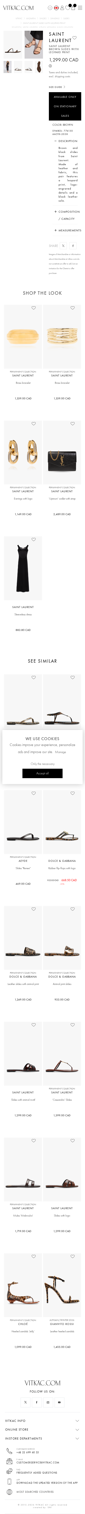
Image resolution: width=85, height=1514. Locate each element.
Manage (60, 752)
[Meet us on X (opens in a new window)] (25, 1402)
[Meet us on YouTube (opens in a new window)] (59, 1402)
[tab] (65, 141)
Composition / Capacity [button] (68, 215)
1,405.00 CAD (62, 1347)
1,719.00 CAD (23, 1231)
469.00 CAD (23, 884)
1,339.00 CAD (23, 398)
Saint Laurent (60, 37)
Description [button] (68, 141)
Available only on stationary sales (65, 106)
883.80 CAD (23, 630)
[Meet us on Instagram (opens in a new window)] (48, 1402)
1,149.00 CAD (23, 514)
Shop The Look (42, 293)
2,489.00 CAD (62, 514)
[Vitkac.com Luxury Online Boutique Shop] (18, 7)
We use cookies (43, 738)
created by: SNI (42, 1507)
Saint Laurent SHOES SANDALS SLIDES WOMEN (48, 27)
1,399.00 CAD (62, 1115)
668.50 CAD (62, 881)
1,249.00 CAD (23, 999)
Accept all (42, 773)
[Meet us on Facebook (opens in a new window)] (37, 1402)
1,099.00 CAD (23, 1347)
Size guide (56, 87)
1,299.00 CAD (23, 1115)
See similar (42, 661)
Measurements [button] (68, 230)
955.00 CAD (62, 999)
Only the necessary (43, 764)
